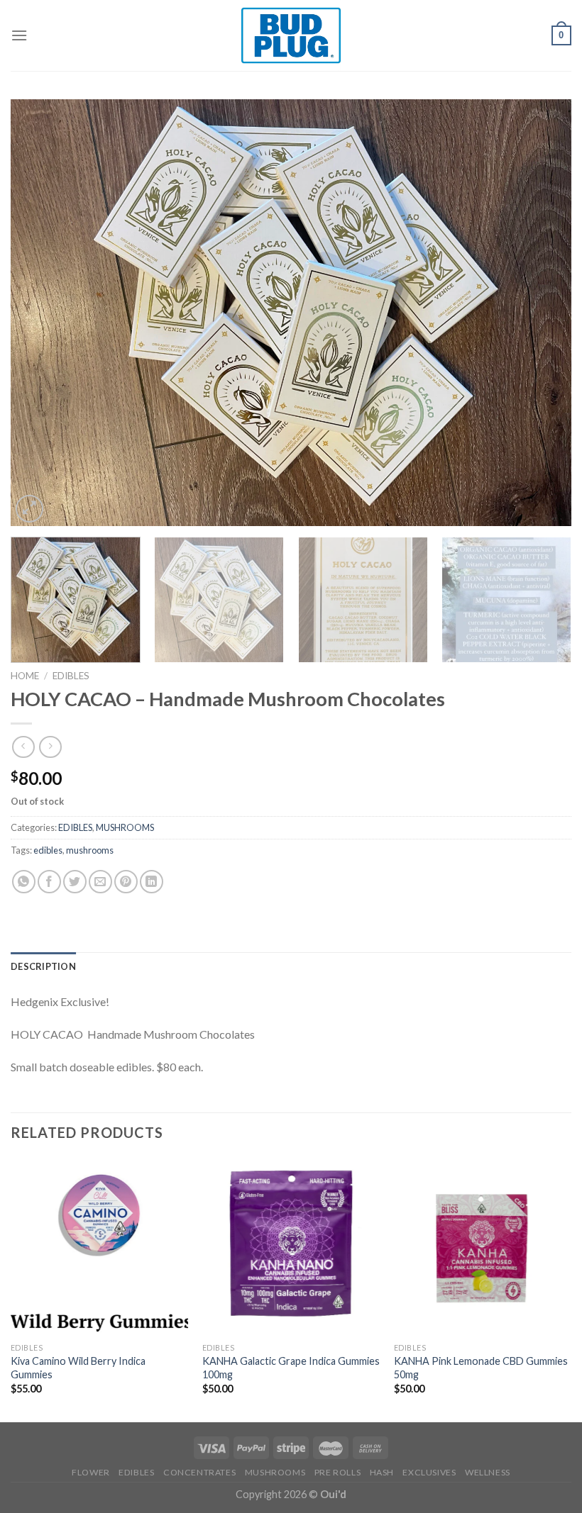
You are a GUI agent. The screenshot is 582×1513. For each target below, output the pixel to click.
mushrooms (90, 850)
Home (25, 675)
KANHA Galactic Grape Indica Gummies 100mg (291, 1367)
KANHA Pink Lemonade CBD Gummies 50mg (481, 1367)
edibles (47, 850)
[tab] (43, 966)
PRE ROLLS (337, 1472)
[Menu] (19, 35)
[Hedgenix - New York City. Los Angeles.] (291, 35)
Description (43, 966)
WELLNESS (487, 1472)
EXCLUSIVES (429, 1472)
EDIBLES (71, 675)
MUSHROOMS (125, 827)
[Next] (542, 312)
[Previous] (40, 312)
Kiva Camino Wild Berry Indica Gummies (78, 1367)
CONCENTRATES (199, 1472)
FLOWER (91, 1472)
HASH (382, 1472)
